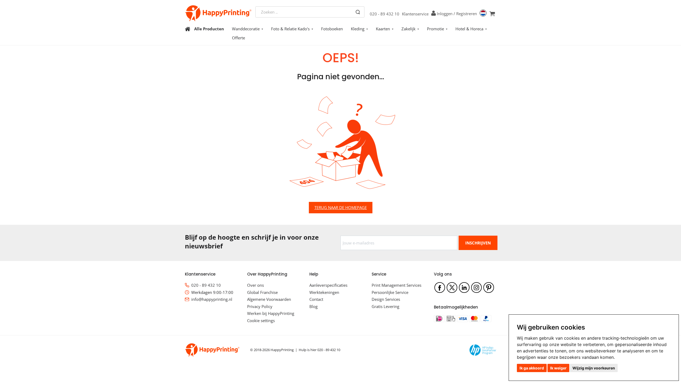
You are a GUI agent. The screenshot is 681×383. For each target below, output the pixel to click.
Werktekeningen (324, 292)
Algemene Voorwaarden (269, 299)
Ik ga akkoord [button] (532, 368)
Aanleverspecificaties (328, 285)
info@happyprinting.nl (211, 299)
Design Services (386, 299)
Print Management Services (396, 285)
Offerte (238, 37)
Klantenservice (415, 13)
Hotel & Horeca (469, 28)
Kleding (357, 28)
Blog (313, 306)
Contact (316, 299)
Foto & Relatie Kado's (290, 28)
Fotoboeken (332, 28)
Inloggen (444, 13)
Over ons (255, 285)
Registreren (466, 13)
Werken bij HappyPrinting (270, 313)
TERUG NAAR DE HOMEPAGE (340, 207)
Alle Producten (209, 28)
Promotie (435, 28)
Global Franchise (262, 292)
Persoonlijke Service (390, 292)
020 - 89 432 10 (384, 13)
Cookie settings (261, 320)
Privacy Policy (259, 306)
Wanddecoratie (246, 28)
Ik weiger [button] (558, 368)
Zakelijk (408, 28)
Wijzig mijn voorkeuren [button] (593, 368)
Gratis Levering (385, 306)
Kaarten (383, 28)
